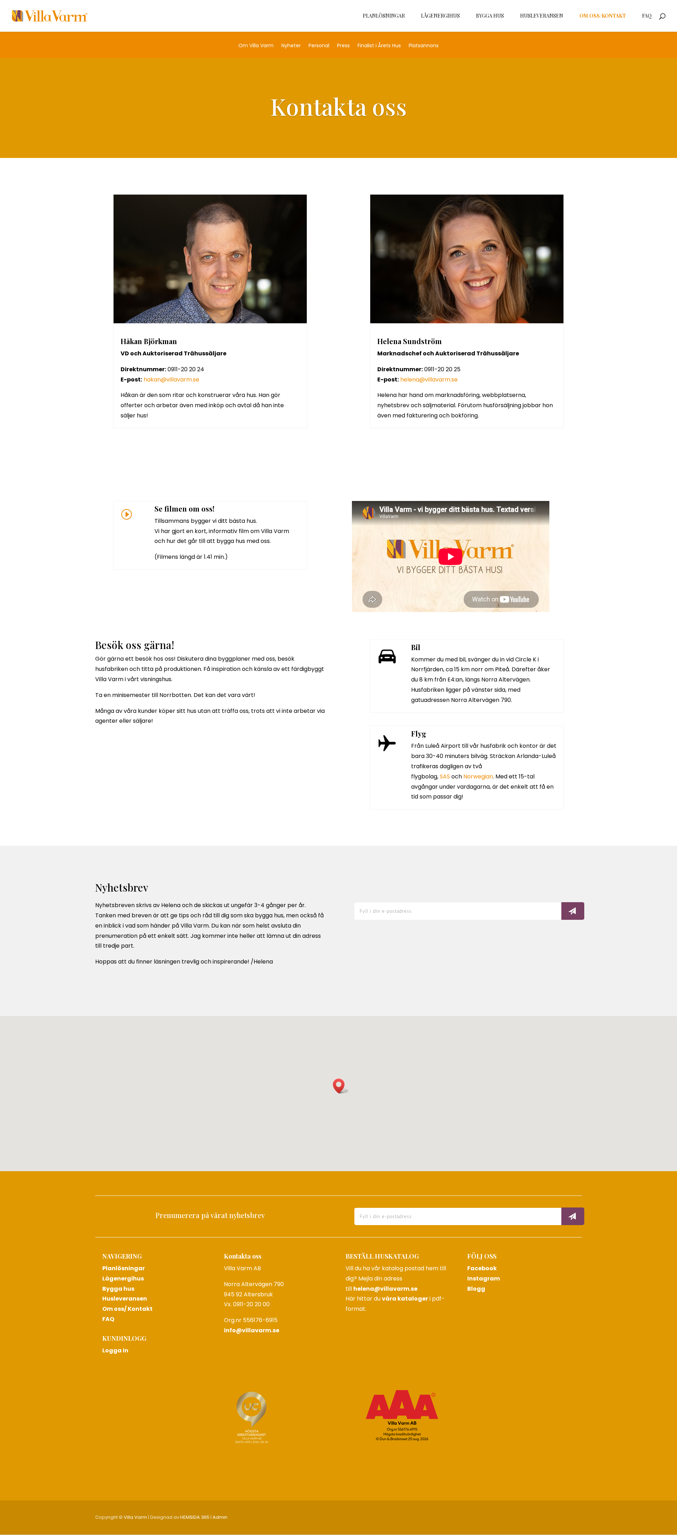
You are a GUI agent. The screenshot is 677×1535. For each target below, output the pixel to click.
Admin (220, 1517)
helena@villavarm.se (429, 379)
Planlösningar (384, 16)
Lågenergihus (440, 16)
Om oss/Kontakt (602, 16)
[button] (341, 1086)
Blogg (476, 1289)
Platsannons (424, 46)
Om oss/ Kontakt (127, 1309)
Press (343, 46)
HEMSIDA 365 (194, 1517)
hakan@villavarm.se (171, 379)
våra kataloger (405, 1299)
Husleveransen (541, 16)
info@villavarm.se (251, 1330)
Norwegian (478, 776)
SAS (445, 776)
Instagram (483, 1278)
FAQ (647, 16)
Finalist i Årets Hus (379, 46)
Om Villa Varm (256, 46)
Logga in (115, 1350)
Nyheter (291, 46)
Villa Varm (135, 1517)
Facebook (482, 1268)
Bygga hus (490, 16)
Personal (319, 46)
